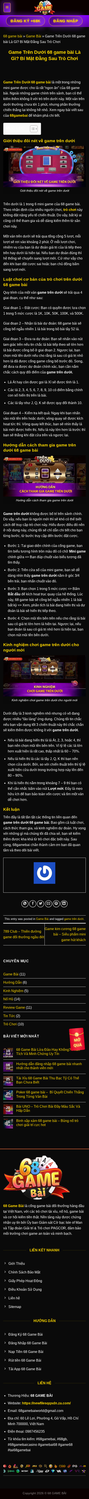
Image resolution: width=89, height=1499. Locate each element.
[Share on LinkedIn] (64, 903)
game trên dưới (74, 919)
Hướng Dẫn (12, 982)
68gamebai (19, 115)
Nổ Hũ (8, 999)
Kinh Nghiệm (13, 991)
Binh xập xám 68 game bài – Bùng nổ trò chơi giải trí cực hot (47, 1123)
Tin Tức (9, 1016)
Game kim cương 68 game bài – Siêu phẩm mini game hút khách (65, 934)
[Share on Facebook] (32, 903)
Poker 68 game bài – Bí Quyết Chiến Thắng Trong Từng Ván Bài (50, 1094)
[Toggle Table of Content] (32, 128)
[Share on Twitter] (40, 903)
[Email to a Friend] (48, 903)
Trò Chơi (10, 1024)
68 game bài (12, 36)
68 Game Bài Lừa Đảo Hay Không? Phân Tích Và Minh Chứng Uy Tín (48, 1052)
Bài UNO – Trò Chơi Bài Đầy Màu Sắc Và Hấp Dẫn (48, 1108)
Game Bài (33, 36)
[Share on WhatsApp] (25, 903)
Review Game (14, 1007)
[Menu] (7, 7)
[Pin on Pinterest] (56, 903)
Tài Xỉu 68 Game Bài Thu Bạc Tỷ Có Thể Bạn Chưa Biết (47, 1080)
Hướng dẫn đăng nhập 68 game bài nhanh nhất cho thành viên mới (49, 1066)
